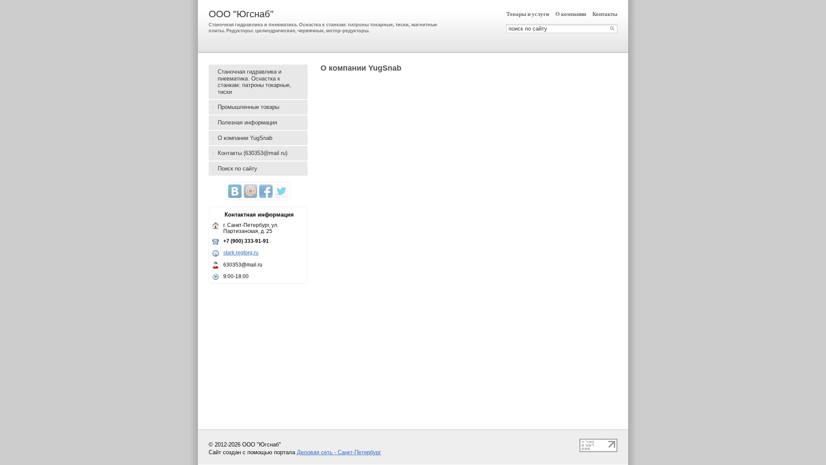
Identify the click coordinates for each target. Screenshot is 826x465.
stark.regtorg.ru (241, 253)
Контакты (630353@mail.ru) (252, 153)
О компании (570, 14)
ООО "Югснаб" (241, 14)
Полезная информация (247, 122)
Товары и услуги (527, 14)
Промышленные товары (248, 107)
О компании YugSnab (245, 138)
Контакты (604, 14)
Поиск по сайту (237, 168)
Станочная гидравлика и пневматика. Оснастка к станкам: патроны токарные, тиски (254, 81)
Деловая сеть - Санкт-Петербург (339, 452)
